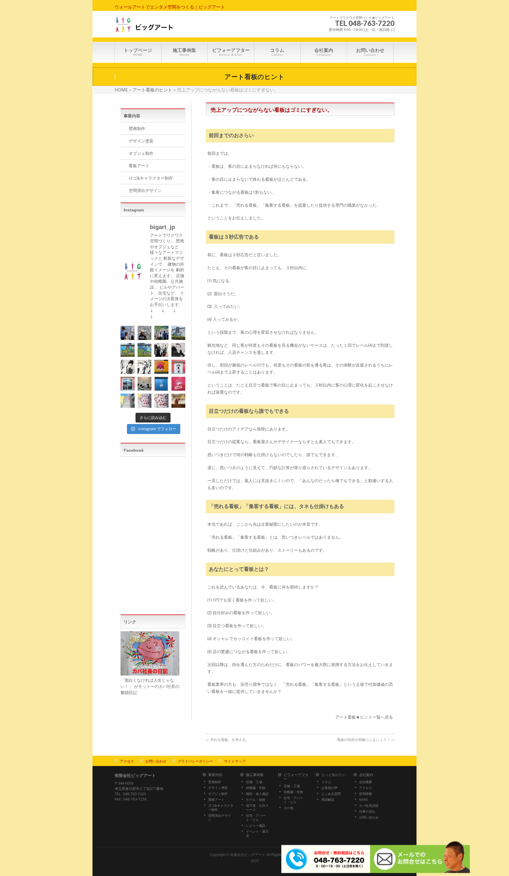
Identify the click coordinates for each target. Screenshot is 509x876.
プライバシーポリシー (195, 761)
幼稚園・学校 (255, 788)
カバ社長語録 (369, 805)
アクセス (127, 761)
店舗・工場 (254, 782)
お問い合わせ (155, 761)
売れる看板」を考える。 (227, 739)
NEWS (363, 800)
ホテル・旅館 (255, 800)
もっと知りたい (333, 775)
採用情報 (365, 794)
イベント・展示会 (257, 833)
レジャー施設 (255, 826)
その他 (288, 808)
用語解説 (327, 800)
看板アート (139, 165)
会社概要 (365, 782)
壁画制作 (137, 128)
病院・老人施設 (257, 794)
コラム (326, 782)
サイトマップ (234, 761)
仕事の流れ (367, 811)
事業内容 (215, 775)
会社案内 (366, 775)
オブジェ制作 (141, 153)
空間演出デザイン (145, 190)
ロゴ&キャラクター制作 (151, 178)
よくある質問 (331, 794)
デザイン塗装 (141, 141)
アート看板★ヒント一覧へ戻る (364, 717)
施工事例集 (255, 775)
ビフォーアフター (296, 777)
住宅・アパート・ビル (255, 817)
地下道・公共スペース (257, 807)
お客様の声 (329, 788)
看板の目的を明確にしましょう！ (365, 739)
